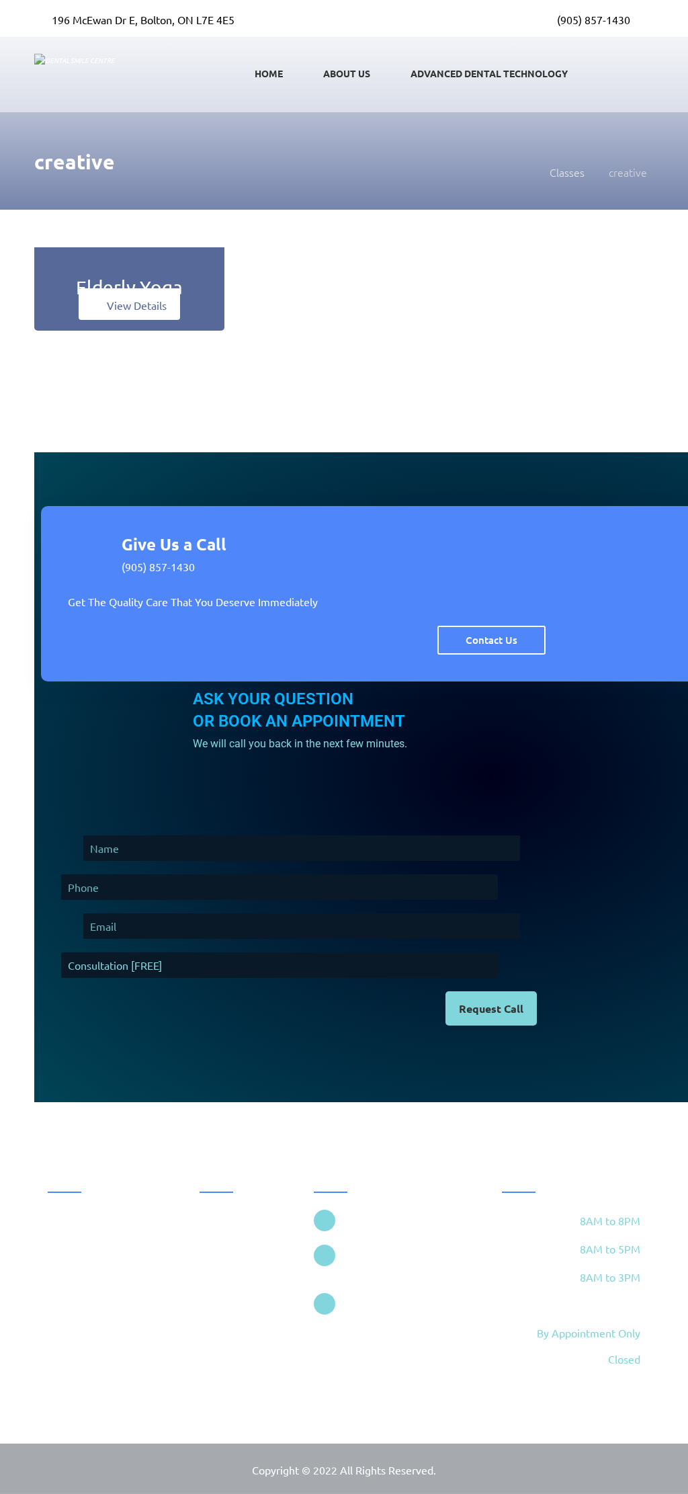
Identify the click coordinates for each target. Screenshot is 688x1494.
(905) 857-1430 (158, 566)
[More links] (627, 73)
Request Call (491, 1008)
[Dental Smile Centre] (521, 172)
